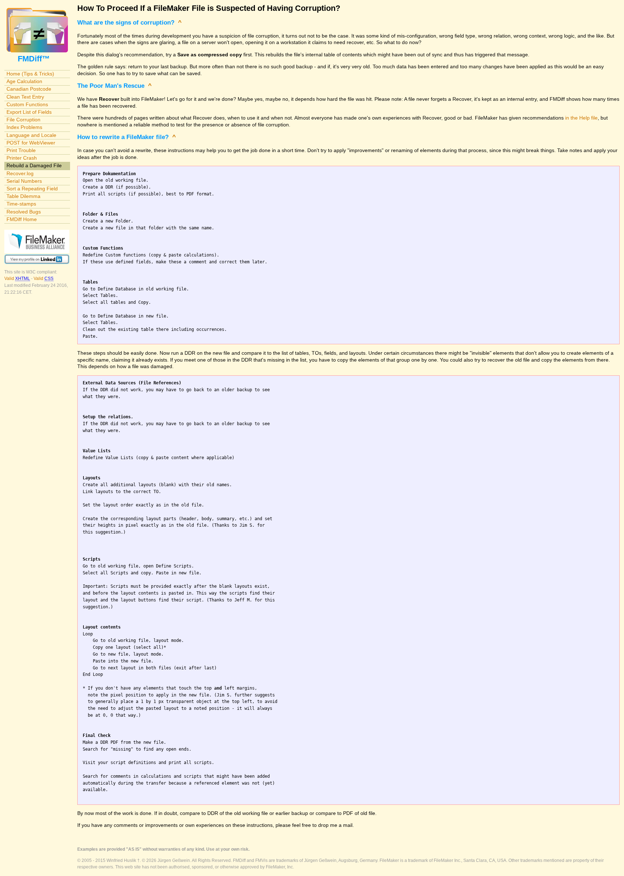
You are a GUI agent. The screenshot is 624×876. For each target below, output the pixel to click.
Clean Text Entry (25, 97)
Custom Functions (27, 104)
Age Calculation (24, 81)
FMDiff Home (21, 219)
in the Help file (581, 118)
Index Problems (24, 127)
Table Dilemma (23, 196)
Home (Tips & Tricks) (30, 74)
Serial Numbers (24, 181)
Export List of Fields (29, 112)
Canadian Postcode (28, 89)
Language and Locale (31, 135)
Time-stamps (21, 204)
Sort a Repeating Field (32, 188)
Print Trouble (21, 150)
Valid (17, 278)
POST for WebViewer (30, 143)
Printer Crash (21, 158)
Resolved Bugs (23, 212)
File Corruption (23, 119)
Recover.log (20, 173)
